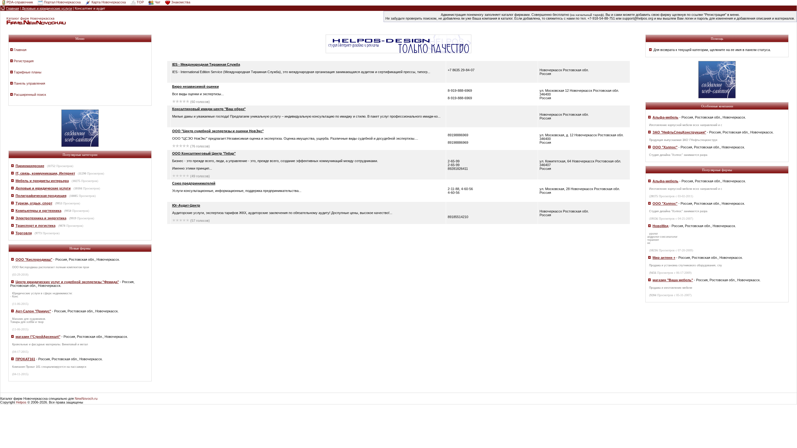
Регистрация (24, 61)
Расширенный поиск (30, 94)
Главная (20, 50)
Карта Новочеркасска (109, 2)
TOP (140, 2)
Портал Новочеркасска (62, 2)
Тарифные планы (27, 72)
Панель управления (29, 83)
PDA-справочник (20, 2)
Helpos (21, 402)
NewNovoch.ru (86, 398)
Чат (157, 2)
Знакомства (180, 2)
